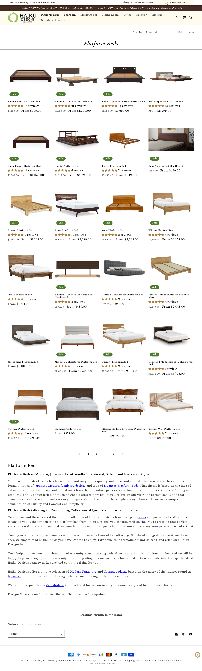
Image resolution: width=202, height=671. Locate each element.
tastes (142, 517)
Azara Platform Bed (66, 230)
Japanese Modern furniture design (60, 485)
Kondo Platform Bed (67, 166)
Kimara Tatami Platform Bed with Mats (169, 296)
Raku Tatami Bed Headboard (166, 166)
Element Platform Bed (68, 429)
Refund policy (76, 660)
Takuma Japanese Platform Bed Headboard (74, 296)
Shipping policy (133, 660)
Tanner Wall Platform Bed (164, 429)
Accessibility (174, 660)
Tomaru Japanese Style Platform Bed (124, 101)
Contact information (154, 660)
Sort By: (138, 32)
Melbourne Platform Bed (23, 362)
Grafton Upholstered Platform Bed (122, 295)
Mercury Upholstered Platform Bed (76, 362)
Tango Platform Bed (114, 166)
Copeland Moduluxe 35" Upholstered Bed (171, 363)
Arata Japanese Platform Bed (166, 101)
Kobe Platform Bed (113, 230)
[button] (190, 17)
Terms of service (113, 660)
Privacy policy (93, 660)
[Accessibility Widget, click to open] (197, 655)
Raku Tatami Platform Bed (24, 101)
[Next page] (122, 453)
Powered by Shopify (55, 660)
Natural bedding (116, 571)
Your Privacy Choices (104, 663)
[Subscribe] (61, 634)
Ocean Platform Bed (20, 295)
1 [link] (79, 454)
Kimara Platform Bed (20, 230)
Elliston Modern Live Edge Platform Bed (123, 430)
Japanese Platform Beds (121, 485)
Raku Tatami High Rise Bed (24, 166)
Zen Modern (55, 585)
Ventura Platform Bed (21, 429)
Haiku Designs (37, 660)
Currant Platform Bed (115, 362)
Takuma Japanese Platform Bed (74, 101)
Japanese (14, 576)
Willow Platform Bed (161, 230)
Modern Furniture (83, 571)
